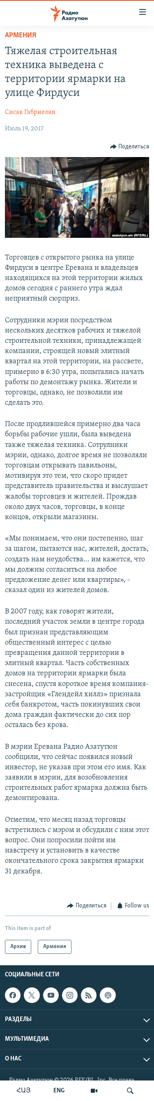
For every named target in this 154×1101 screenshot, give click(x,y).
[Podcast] (107, 995)
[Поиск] (130, 1090)
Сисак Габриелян (30, 112)
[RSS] (89, 995)
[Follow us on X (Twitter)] (31, 995)
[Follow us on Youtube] (51, 995)
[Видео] (94, 1090)
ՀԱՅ (23, 1090)
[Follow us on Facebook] (13, 995)
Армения (20, 35)
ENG (58, 1090)
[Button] (129, 146)
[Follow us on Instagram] (70, 995)
